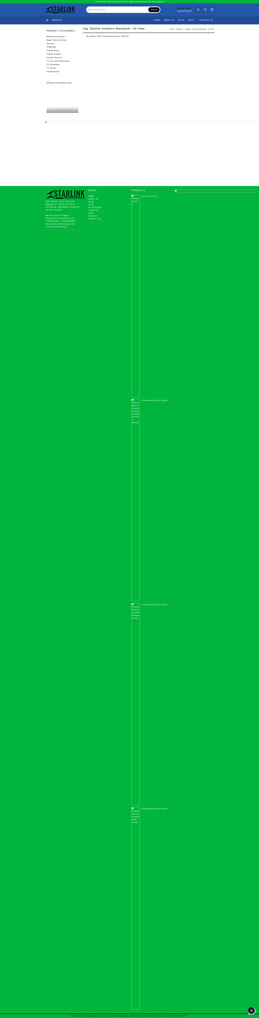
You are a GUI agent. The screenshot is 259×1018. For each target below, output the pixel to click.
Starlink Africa (53, 51)
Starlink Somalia (54, 54)
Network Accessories (56, 37)
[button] (251, 1010)
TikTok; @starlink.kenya (56, 227)
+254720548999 (68, 221)
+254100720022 (184, 11)
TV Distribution (53, 65)
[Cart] (212, 9)
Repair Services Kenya (57, 40)
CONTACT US (94, 219)
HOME (91, 196)
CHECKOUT (93, 210)
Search (154, 9)
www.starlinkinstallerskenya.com (60, 224)
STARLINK (51, 47)
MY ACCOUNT (94, 207)
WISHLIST (93, 216)
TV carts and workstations (58, 61)
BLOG (91, 202)
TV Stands (51, 68)
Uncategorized (53, 72)
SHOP (91, 205)
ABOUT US (93, 199)
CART (91, 213)
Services (50, 44)
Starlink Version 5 (54, 58)
